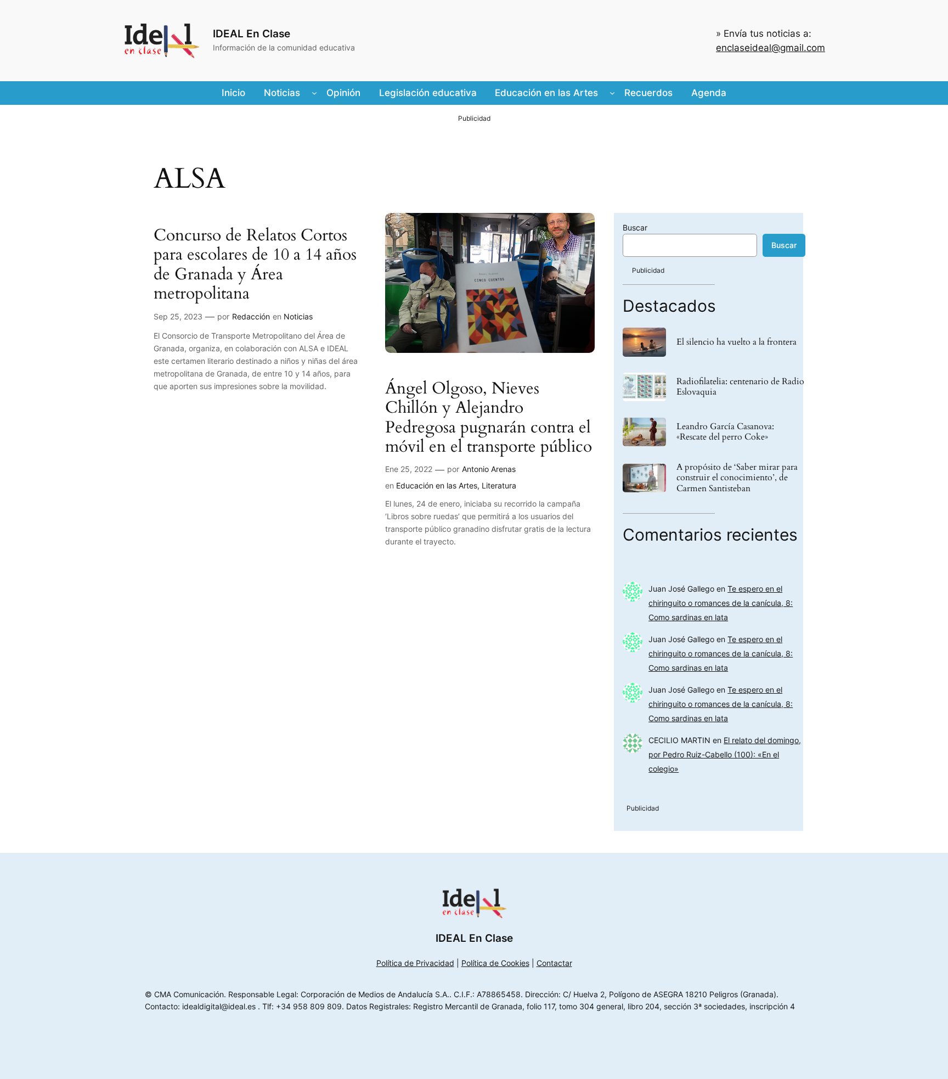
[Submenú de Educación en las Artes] (612, 92)
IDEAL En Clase (251, 33)
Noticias (298, 316)
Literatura (499, 485)
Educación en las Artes (436, 485)
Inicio (233, 92)
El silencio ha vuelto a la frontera (736, 342)
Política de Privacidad (415, 963)
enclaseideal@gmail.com (770, 47)
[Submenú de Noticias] (314, 92)
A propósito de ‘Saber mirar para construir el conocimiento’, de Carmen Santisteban (737, 478)
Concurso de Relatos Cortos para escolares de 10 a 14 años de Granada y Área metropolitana (255, 265)
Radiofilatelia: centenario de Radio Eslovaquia (740, 386)
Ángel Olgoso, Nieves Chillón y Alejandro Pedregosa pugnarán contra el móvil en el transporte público (488, 418)
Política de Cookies (495, 963)
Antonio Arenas (489, 469)
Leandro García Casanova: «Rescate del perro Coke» (725, 432)
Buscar (635, 227)
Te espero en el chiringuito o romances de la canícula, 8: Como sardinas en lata (720, 603)
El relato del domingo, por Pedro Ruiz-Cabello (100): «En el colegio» (724, 754)
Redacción (251, 316)
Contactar (554, 963)
